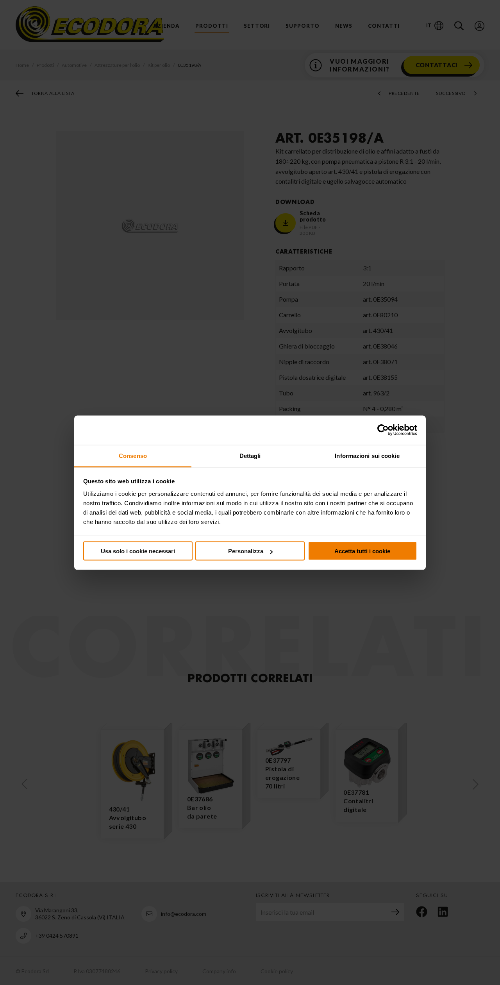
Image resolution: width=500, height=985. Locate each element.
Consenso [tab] (133, 455)
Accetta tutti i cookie (362, 551)
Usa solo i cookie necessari (138, 551)
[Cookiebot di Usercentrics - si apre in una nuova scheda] (383, 430)
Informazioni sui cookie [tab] (367, 455)
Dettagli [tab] (250, 455)
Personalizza (245, 551)
